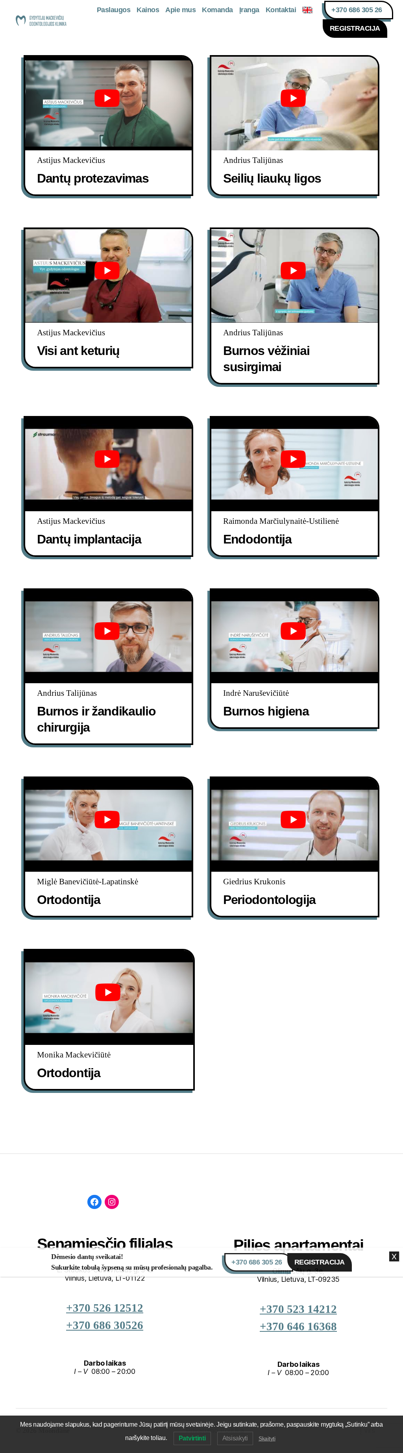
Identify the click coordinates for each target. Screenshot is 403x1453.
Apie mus (180, 10)
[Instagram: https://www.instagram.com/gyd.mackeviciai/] (112, 1202)
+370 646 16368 (298, 1327)
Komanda (217, 10)
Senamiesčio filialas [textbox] (104, 1244)
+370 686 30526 (104, 1325)
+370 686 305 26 (356, 10)
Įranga (249, 10)
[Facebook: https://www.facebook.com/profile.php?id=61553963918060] (94, 1202)
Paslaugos (114, 10)
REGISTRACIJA (355, 28)
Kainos (148, 10)
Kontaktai (281, 10)
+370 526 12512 (104, 1308)
